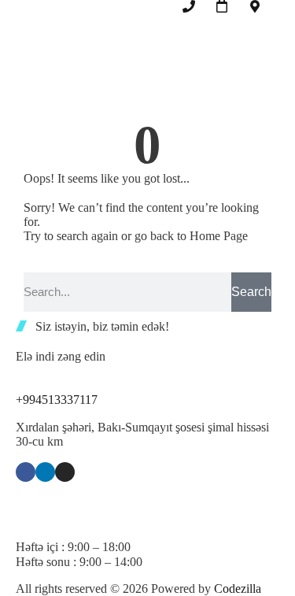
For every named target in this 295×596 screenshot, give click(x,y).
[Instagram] (65, 472)
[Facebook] (25, 472)
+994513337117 (57, 399)
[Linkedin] (45, 472)
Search (251, 291)
